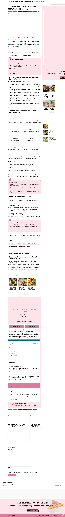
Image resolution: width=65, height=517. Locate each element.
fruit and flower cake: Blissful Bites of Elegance (13, 439)
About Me (46, 515)
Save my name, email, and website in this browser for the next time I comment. (24, 472)
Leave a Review (32, 37)
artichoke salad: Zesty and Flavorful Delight (24, 425)
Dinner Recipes (30, 1)
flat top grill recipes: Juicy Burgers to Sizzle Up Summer (13, 425)
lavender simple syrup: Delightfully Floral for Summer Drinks (35, 425)
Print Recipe (25, 37)
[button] (57, 1)
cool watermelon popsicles (13, 267)
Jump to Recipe (17, 37)
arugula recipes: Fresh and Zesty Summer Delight (35, 439)
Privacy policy (41, 515)
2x (36, 343)
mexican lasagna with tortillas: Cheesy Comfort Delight (24, 439)
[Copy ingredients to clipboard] (15, 343)
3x (38, 343)
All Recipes (10, 1)
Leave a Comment (25, 9)
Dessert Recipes (37, 1)
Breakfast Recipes (16, 1)
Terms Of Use (50, 515)
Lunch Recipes (24, 1)
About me (43, 1)
